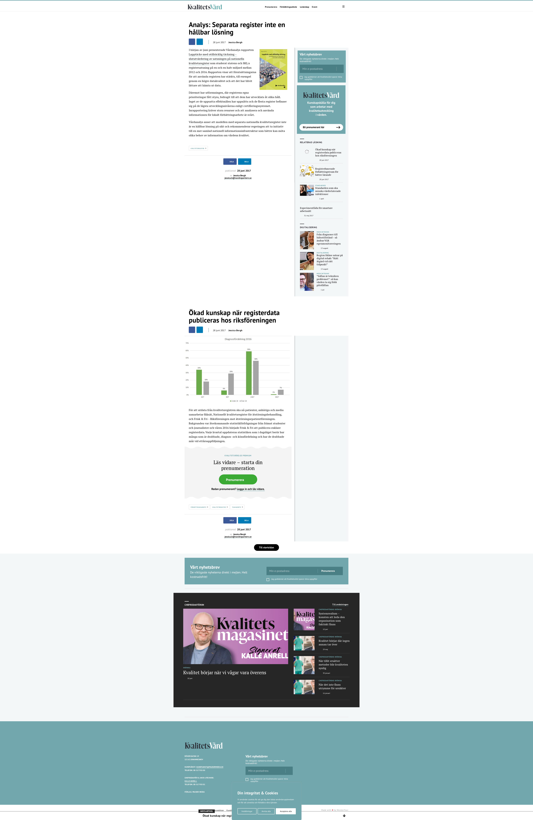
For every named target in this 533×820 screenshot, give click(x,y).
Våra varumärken (216, 810)
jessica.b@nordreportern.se (238, 178)
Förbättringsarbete (288, 7)
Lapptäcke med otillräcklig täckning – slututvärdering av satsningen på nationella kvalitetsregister (216, 58)
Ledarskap (304, 7)
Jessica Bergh (235, 42)
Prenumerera (271, 7)
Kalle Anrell (191, 781)
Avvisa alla (266, 811)
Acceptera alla (286, 811)
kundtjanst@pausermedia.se (209, 767)
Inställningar (247, 811)
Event (314, 7)
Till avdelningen (340, 604)
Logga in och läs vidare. (251, 489)
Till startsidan (266, 547)
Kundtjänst (232, 810)
